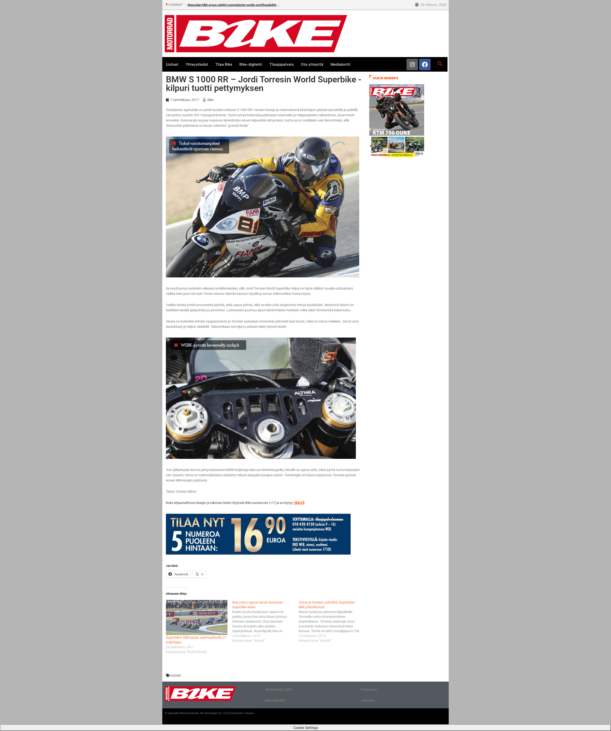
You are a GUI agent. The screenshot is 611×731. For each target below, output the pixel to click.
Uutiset (172, 64)
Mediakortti (340, 64)
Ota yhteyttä (312, 64)
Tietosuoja (368, 689)
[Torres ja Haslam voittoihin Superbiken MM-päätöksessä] (332, 621)
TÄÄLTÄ (299, 503)
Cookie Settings (305, 728)
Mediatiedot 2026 (278, 689)
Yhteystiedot (197, 64)
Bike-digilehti (250, 64)
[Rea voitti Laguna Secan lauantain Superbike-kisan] (265, 621)
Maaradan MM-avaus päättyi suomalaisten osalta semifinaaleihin (232, 5)
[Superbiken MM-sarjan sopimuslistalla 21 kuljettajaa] (196, 617)
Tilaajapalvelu (281, 64)
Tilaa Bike (223, 64)
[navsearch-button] (440, 64)
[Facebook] (425, 64)
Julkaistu (367, 700)
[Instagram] (412, 64)
